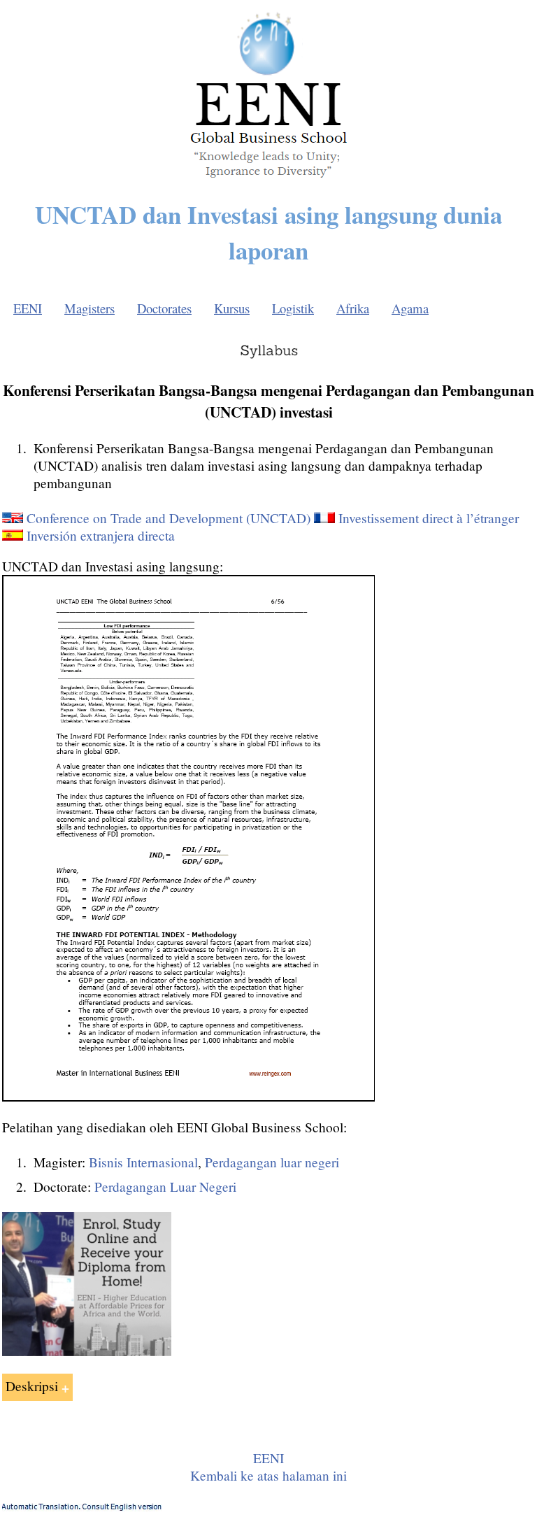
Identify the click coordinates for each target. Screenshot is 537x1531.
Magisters (89, 308)
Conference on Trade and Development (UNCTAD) (168, 518)
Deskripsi (32, 1386)
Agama (410, 308)
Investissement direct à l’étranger (428, 518)
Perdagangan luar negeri (272, 1162)
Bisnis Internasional (143, 1162)
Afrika (352, 308)
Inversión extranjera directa (101, 535)
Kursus (232, 308)
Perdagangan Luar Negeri (165, 1186)
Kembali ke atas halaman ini (268, 1475)
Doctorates (164, 308)
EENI (27, 308)
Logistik (293, 308)
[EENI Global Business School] (268, 181)
